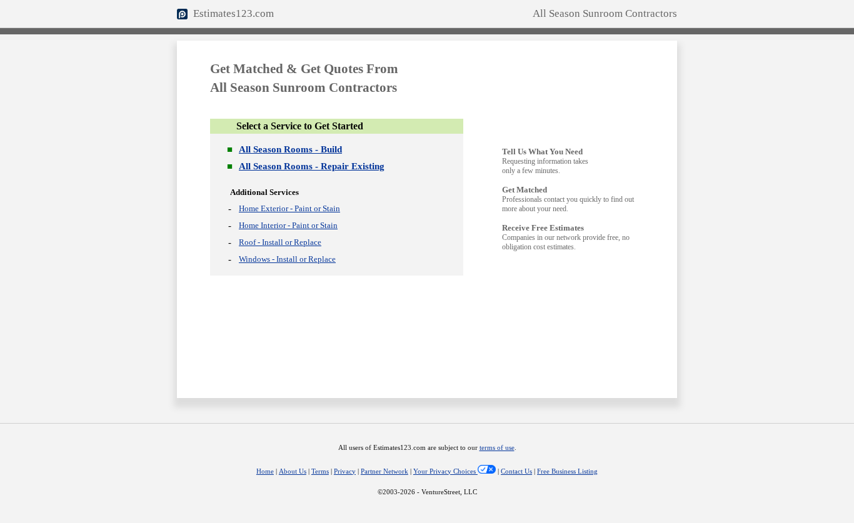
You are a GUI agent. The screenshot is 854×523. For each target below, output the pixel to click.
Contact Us (516, 471)
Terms (320, 471)
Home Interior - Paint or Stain (288, 225)
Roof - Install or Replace (280, 242)
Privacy (345, 471)
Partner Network (384, 471)
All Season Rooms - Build (290, 149)
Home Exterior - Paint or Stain (289, 208)
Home (265, 471)
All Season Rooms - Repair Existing (311, 166)
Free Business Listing (567, 471)
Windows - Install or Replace (287, 259)
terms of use (497, 447)
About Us (292, 471)
